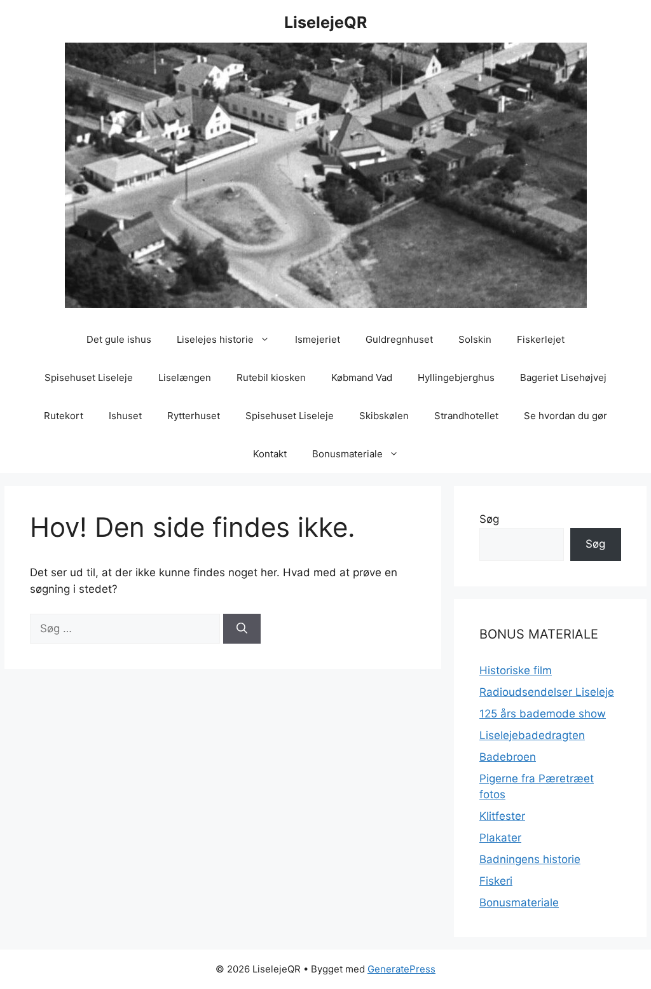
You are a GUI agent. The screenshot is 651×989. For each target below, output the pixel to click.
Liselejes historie (215, 339)
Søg (489, 519)
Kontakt (270, 454)
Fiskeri (495, 881)
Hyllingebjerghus (456, 377)
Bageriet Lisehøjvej (563, 377)
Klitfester (502, 816)
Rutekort (63, 416)
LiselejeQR (325, 22)
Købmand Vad (361, 377)
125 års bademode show (542, 713)
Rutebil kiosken (271, 377)
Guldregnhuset (399, 339)
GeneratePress (401, 969)
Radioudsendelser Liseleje (546, 692)
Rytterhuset (193, 416)
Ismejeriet (317, 339)
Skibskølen (384, 416)
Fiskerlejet (541, 339)
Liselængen (184, 377)
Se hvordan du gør (565, 416)
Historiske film (515, 670)
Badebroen (507, 756)
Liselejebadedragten (532, 735)
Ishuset (125, 416)
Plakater (500, 837)
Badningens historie (529, 859)
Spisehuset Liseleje (89, 377)
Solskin (474, 339)
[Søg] (242, 629)
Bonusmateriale (347, 454)
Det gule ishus (118, 339)
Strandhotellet (466, 416)
